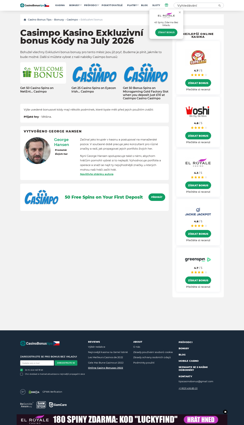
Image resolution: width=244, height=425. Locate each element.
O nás (136, 346)
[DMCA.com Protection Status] (34, 392)
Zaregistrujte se (66, 363)
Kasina (60, 5)
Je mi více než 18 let (34, 370)
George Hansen (61, 142)
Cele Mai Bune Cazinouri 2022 (105, 362)
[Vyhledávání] (219, 5)
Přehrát (156, 197)
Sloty (156, 5)
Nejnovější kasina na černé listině (108, 352)
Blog (144, 5)
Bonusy (74, 5)
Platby (132, 5)
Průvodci (90, 5)
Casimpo (72, 19)
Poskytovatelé (112, 5)
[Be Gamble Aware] (26, 405)
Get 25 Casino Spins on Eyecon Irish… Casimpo (93, 89)
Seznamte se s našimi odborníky (193, 368)
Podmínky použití (144, 362)
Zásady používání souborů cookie (153, 352)
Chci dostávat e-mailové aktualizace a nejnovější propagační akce (55, 374)
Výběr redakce (96, 346)
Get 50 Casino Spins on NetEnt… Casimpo (37, 89)
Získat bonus (166, 32)
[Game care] (58, 405)
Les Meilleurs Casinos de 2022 (105, 357)
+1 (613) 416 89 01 (188, 388)
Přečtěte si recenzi (198, 89)
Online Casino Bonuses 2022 (105, 367)
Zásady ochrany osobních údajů (152, 357)
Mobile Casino (189, 360)
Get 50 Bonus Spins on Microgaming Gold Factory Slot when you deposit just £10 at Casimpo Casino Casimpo (145, 93)
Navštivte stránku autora (96, 174)
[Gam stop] (41, 404)
